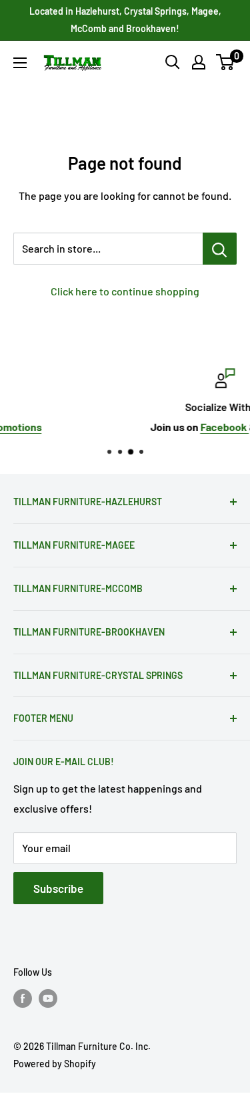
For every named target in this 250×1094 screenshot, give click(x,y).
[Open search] (172, 62)
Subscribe (58, 888)
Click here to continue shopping (125, 291)
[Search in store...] (220, 249)
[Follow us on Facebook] (22, 998)
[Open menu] (20, 62)
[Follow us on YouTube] (48, 998)
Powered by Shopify (54, 1063)
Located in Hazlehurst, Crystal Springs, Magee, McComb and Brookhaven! (125, 19)
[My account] (198, 62)
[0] (225, 62)
